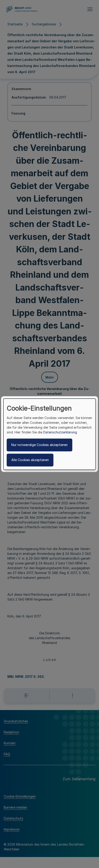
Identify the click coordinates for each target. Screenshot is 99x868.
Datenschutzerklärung (60, 432)
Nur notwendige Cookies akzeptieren (39, 445)
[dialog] (49, 434)
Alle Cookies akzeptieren (30, 460)
